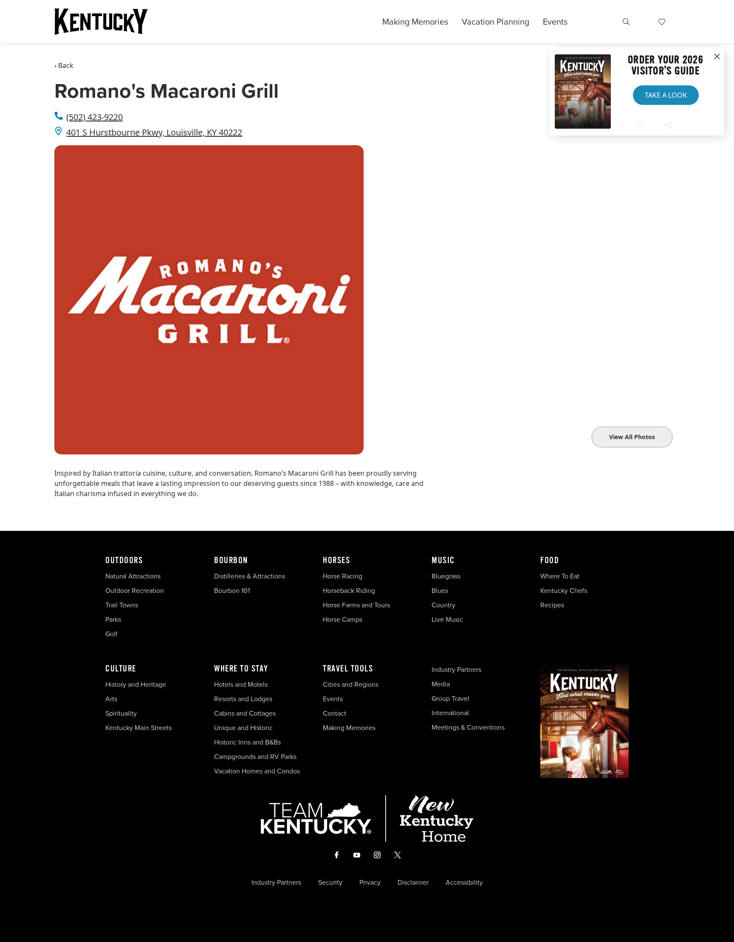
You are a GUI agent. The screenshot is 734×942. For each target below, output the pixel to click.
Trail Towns (121, 605)
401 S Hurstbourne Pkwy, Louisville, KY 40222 (154, 132)
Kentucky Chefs (563, 590)
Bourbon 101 (232, 590)
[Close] (717, 57)
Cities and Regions (350, 684)
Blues (440, 590)
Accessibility (464, 882)
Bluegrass (446, 576)
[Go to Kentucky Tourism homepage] (101, 21)
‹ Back (63, 65)
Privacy (370, 882)
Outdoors (124, 560)
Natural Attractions (133, 576)
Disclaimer (413, 882)
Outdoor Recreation (134, 590)
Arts (111, 699)
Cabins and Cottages (245, 713)
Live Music (447, 619)
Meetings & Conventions (468, 727)
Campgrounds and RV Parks (255, 756)
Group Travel (450, 698)
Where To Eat (559, 576)
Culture (120, 669)
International (450, 713)
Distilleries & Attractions (249, 576)
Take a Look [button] (666, 95)
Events (555, 21)
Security (330, 882)
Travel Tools (348, 669)
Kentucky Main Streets (138, 728)
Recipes (553, 605)
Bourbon (231, 560)
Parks (113, 619)
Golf (111, 634)
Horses (336, 560)
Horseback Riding (349, 590)
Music (443, 560)
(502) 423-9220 (94, 117)
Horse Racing (342, 576)
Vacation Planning (495, 21)
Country (443, 605)
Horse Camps (342, 619)
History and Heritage (136, 684)
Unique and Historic (243, 728)
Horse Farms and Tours (356, 605)
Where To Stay (241, 669)
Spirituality (121, 713)
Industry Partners (456, 669)
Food (549, 560)
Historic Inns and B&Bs (247, 742)
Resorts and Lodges (243, 699)
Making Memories (415, 22)
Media (441, 684)
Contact (334, 713)
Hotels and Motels (241, 684)
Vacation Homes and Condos (257, 771)
